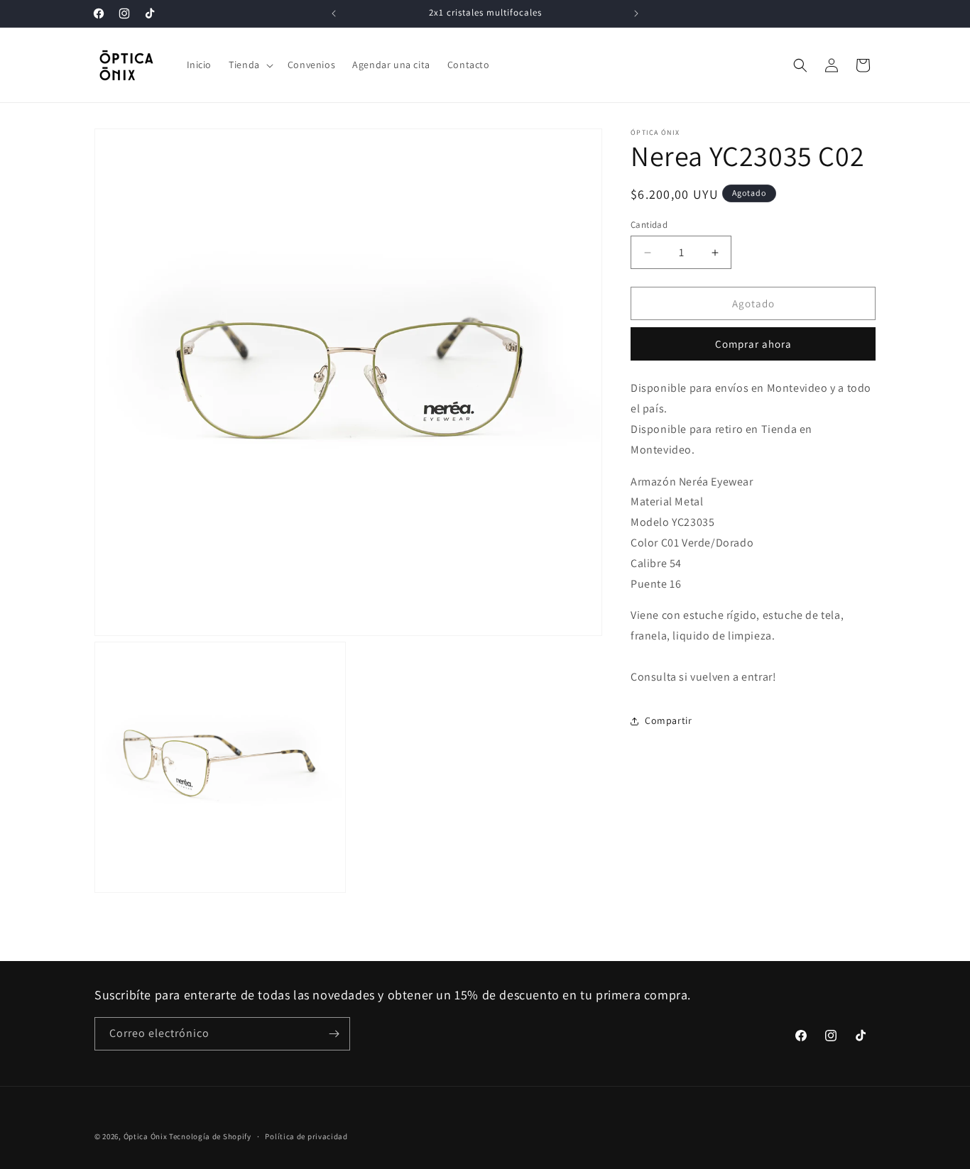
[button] (249, 64)
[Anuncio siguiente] (636, 13)
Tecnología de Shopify (210, 1136)
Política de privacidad (306, 1136)
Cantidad (649, 225)
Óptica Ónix (146, 1136)
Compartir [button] (668, 720)
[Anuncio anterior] (333, 13)
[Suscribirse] (333, 1033)
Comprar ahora (753, 344)
